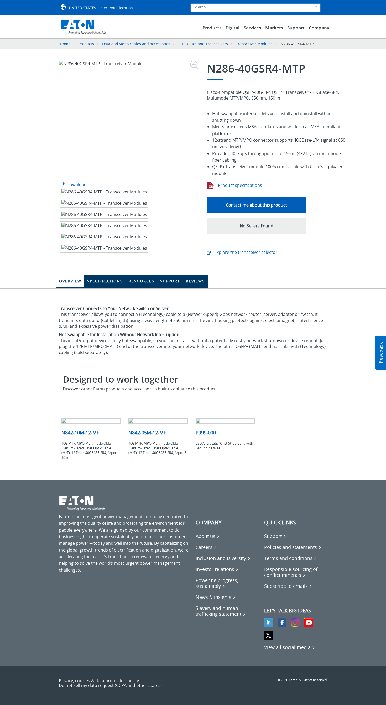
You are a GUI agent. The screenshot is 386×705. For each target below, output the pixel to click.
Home (65, 43)
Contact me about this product (256, 205)
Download (76, 184)
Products (86, 43)
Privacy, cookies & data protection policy (99, 680)
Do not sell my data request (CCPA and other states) (110, 685)
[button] (256, 226)
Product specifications (239, 185)
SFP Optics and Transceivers (203, 43)
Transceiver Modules (254, 43)
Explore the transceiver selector (245, 252)
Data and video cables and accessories (136, 43)
